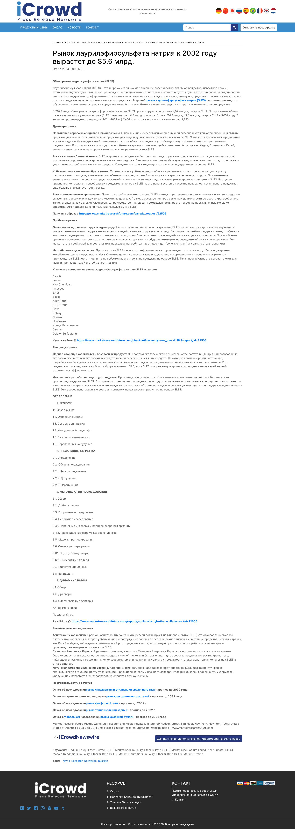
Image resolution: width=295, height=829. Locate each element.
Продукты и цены (34, 27)
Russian (103, 761)
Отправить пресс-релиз (259, 27)
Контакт (180, 799)
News (66, 761)
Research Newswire (84, 761)
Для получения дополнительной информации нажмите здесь (198, 738)
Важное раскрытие (123, 807)
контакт (92, 27)
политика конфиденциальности (131, 796)
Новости (74, 27)
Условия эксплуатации (125, 802)
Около (57, 27)
